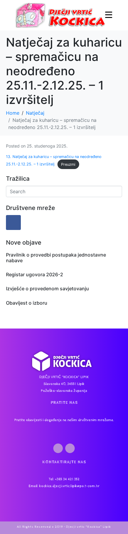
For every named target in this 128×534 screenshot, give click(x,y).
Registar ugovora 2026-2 (34, 274)
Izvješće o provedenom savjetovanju (47, 288)
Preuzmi (68, 164)
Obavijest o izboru (26, 303)
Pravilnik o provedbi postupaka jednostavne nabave (56, 257)
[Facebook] (13, 222)
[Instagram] (70, 448)
